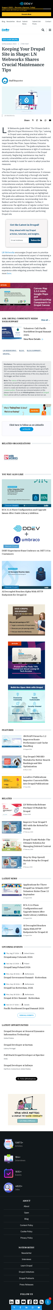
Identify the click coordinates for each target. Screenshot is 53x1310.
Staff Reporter (16, 80)
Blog (3, 21)
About (18, 21)
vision (14, 380)
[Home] (5, 30)
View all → (45, 320)
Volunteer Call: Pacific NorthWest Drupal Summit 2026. (37, 331)
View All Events (26, 1015)
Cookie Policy (26, 1231)
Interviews (26, 1259)
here (9, 273)
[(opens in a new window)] (26, 3)
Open (26, 1212)
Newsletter (11, 21)
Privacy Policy (26, 1238)
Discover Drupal (10, 40)
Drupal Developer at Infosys (18, 1065)
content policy (9, 390)
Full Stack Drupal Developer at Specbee (24, 1055)
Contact (48, 21)
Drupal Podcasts (26, 1278)
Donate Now (26, 14)
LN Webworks (8, 252)
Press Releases (26, 1284)
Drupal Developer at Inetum (18, 1044)
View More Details (32, 339)
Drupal (6, 354)
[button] (29, 120)
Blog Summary (34, 350)
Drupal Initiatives (26, 1272)
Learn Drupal (26, 1265)
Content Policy (26, 1225)
